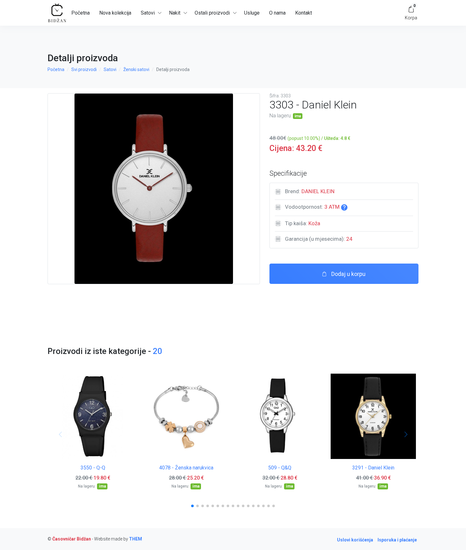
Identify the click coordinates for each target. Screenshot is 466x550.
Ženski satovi (136, 69)
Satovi (110, 69)
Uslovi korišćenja (355, 539)
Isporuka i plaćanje (397, 539)
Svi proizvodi (84, 69)
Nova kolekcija (115, 13)
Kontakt (303, 13)
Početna (80, 13)
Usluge (252, 13)
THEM (135, 538)
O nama (277, 13)
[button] (192, 506)
